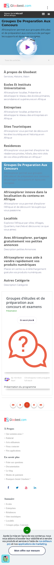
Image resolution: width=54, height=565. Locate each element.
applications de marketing (32, 544)
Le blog (9, 471)
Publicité (10, 438)
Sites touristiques (13, 516)
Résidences (11, 512)
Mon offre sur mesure (27, 550)
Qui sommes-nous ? (14, 434)
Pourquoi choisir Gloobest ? (18, 479)
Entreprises (11, 508)
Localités (10, 521)
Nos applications (13, 450)
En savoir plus (26, 320)
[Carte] (5, 559)
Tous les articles (12, 60)
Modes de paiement (14, 475)
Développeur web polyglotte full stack (38, 379)
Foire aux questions (14, 462)
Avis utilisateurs (13, 442)
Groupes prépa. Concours (17, 525)
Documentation (12, 466)
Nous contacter (12, 446)
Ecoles (9, 504)
